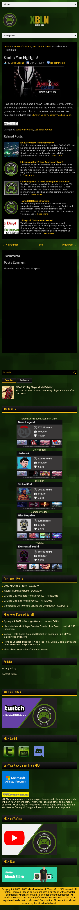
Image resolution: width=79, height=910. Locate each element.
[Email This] (5, 123)
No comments (57, 63)
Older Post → (69, 244)
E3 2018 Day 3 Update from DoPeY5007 (25, 595)
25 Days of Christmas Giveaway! (36, 220)
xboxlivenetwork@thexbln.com (51, 115)
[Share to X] (12, 123)
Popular (9, 380)
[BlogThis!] (9, 123)
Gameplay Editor (39, 512)
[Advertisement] (40, 360)
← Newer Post (10, 244)
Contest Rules (9, 674)
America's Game (22, 46)
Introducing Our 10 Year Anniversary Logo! (41, 162)
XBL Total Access (42, 46)
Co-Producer (39, 449)
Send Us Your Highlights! (21, 57)
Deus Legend (17, 63)
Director (39, 480)
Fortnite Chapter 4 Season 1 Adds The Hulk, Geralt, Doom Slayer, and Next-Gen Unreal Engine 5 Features (40, 643)
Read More (56, 155)
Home (8, 46)
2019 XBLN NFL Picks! (15, 585)
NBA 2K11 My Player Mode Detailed (34, 387)
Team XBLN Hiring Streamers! (34, 201)
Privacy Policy (9, 668)
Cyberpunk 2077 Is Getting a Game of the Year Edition (32, 621)
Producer (39, 543)
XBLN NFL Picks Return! (16, 590)
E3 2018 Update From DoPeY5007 (37, 142)
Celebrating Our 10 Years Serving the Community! (44, 181)
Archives (24, 380)
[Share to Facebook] (16, 123)
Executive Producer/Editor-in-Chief (39, 418)
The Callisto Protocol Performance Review (26, 649)
